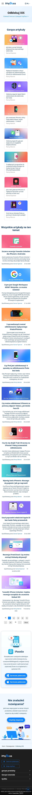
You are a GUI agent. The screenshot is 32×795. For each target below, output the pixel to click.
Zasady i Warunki (22, 789)
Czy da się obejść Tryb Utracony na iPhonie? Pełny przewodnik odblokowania (16, 445)
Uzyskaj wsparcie (16, 720)
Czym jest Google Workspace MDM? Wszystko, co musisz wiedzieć (16, 287)
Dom (3, 746)
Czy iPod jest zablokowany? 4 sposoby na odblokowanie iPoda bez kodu (16, 368)
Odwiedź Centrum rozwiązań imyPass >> (16, 16)
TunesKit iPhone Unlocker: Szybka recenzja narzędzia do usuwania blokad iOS (16, 594)
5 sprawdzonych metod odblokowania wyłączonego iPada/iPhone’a (16, 326)
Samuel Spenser (11, 53)
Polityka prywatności (8, 789)
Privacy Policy (16, 793)
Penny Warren (10, 76)
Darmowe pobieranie (18, 676)
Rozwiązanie (10, 746)
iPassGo (19, 651)
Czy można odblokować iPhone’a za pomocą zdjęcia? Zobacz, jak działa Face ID (16, 405)
